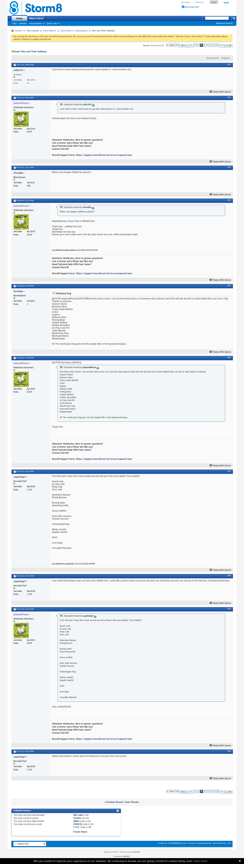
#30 (229, 751)
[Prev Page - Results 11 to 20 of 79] (191, 46)
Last (227, 46)
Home (19, 18)
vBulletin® (127, 856)
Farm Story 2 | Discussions (74, 30)
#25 (229, 286)
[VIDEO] (77, 824)
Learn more (200, 860)
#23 (229, 167)
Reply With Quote (222, 92)
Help (226, 2)
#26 (229, 358)
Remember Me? (191, 7)
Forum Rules (80, 832)
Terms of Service (219, 843)
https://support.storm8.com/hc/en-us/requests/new (104, 155)
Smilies (77, 818)
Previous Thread (114, 802)
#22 (229, 97)
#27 (229, 471)
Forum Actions (35, 23)
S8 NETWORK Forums (178, 843)
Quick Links (52, 23)
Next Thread (131, 802)
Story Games (32, 30)
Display (225, 58)
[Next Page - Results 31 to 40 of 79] (221, 46)
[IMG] (76, 821)
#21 (229, 65)
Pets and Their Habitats (34, 51)
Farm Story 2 (49, 30)
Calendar (22, 23)
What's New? (36, 18)
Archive (191, 843)
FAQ (14, 23)
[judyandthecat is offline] (21, 119)
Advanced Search (224, 23)
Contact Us (162, 843)
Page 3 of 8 (174, 45)
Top (229, 843)
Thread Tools (211, 58)
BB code (78, 815)
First (185, 46)
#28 (229, 576)
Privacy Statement (203, 843)
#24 (229, 200)
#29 (229, 609)
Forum (18, 30)
